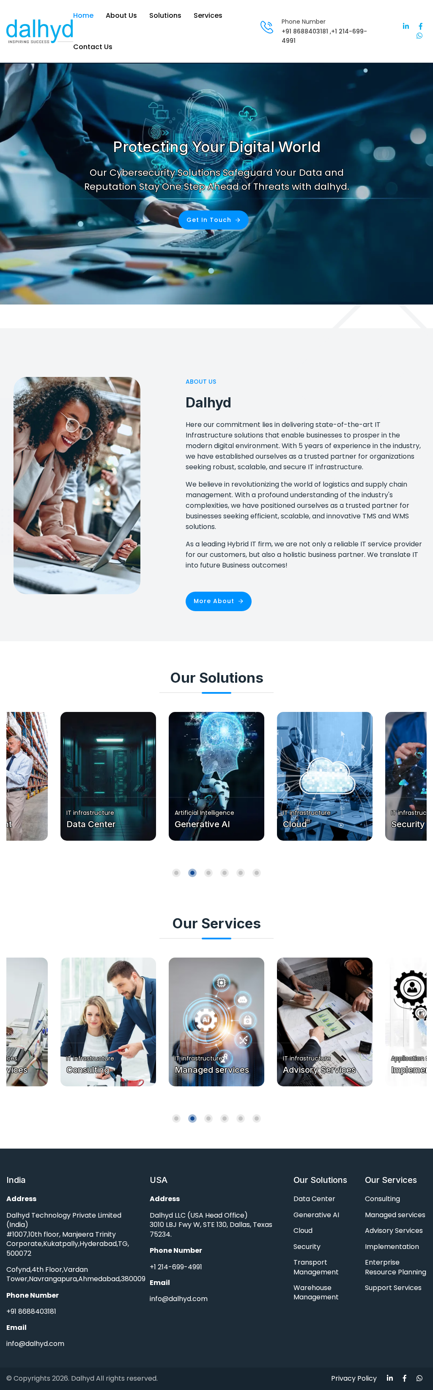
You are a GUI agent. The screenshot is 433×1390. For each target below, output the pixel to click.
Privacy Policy (354, 1378)
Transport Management (316, 1266)
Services (208, 15)
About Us (121, 15)
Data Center (314, 1199)
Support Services (393, 1288)
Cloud (186, 824)
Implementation (314, 1070)
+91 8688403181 (305, 31)
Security (300, 824)
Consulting (382, 1199)
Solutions (165, 15)
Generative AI (94, 824)
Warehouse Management (316, 1292)
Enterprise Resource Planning (395, 1266)
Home (83, 15)
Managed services (103, 1070)
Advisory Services (211, 1070)
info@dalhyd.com (35, 1343)
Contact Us (92, 47)
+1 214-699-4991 (176, 1267)
